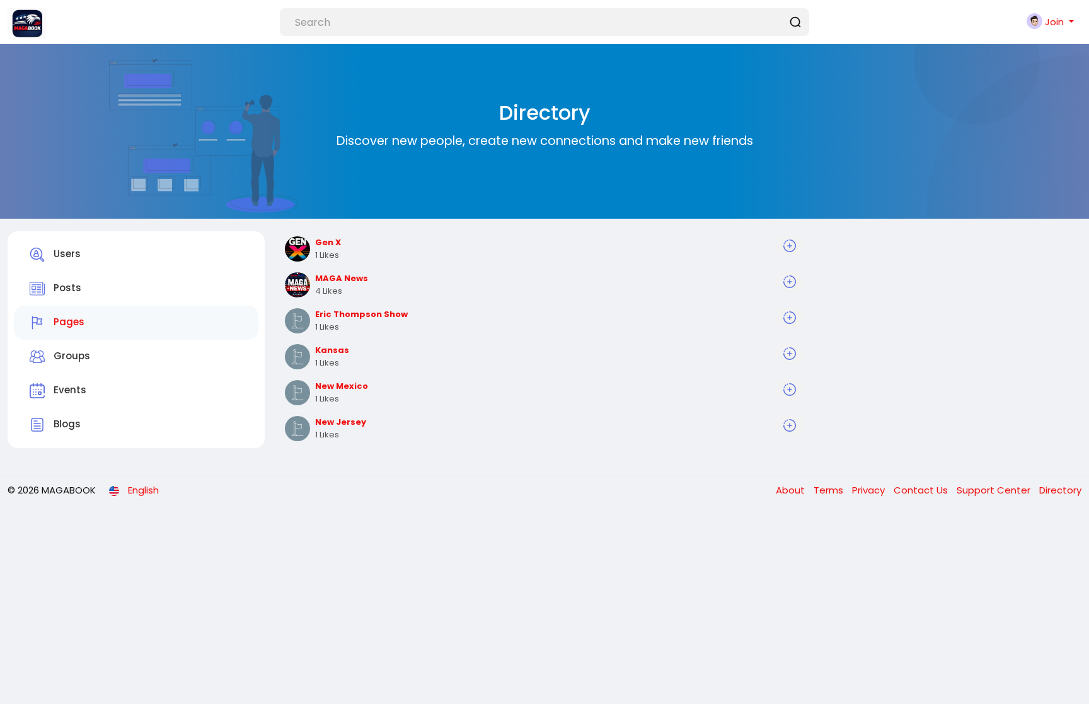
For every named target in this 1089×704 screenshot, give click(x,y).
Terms (830, 490)
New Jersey (340, 422)
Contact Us (922, 490)
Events (68, 390)
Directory (1060, 490)
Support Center (995, 490)
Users (66, 254)
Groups (70, 356)
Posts (66, 288)
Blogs (66, 424)
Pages (67, 322)
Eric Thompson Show (361, 314)
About (791, 490)
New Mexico (341, 386)
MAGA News (341, 278)
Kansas (332, 350)
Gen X (328, 242)
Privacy (869, 490)
